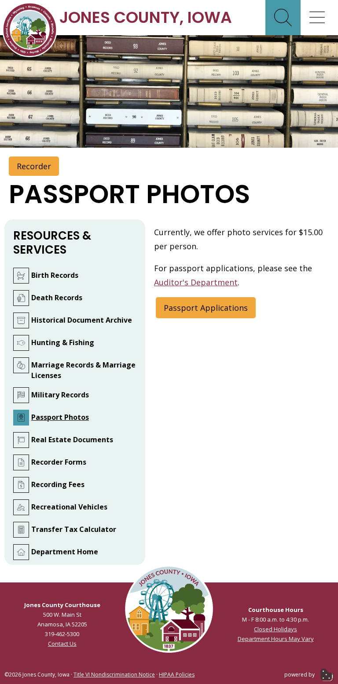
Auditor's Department (196, 282)
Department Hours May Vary (276, 639)
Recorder (34, 166)
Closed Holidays (275, 629)
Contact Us (62, 644)
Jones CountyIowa (145, 17)
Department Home (64, 552)
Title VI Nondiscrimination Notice (114, 674)
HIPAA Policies (177, 674)
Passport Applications (206, 307)
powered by (300, 674)
